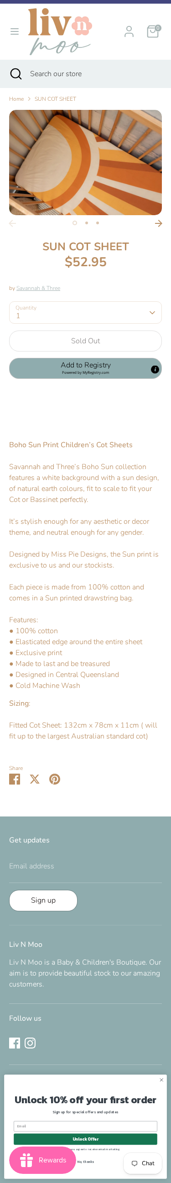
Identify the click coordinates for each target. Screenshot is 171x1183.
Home (16, 99)
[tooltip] (155, 370)
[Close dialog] (161, 1080)
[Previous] (12, 223)
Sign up (43, 900)
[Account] (129, 28)
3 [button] (97, 223)
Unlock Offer (85, 1139)
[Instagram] (30, 1043)
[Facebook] (14, 1043)
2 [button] (86, 223)
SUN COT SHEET (55, 99)
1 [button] (75, 223)
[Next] (159, 223)
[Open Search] (15, 73)
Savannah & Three (38, 288)
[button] (85, 368)
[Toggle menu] (14, 31)
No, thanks (85, 1161)
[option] (85, 162)
